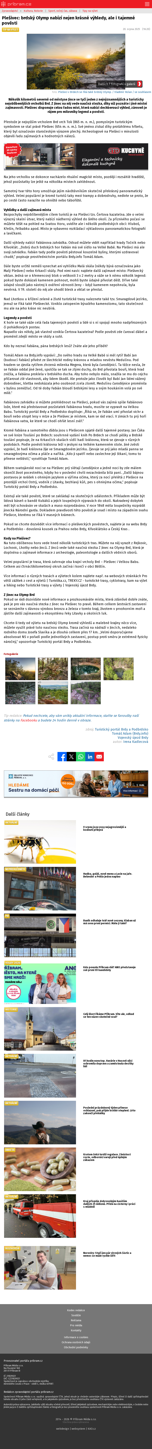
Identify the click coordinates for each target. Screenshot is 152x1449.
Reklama (76, 1320)
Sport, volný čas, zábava (62, 10)
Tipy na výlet (90, 10)
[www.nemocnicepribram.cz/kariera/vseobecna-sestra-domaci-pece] (76, 784)
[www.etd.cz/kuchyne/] (76, 157)
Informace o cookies (76, 1337)
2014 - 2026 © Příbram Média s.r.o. (76, 1420)
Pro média (76, 1325)
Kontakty (76, 1330)
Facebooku (28, 720)
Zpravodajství (10, 10)
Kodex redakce (76, 1310)
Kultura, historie (33, 10)
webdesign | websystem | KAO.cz (76, 1428)
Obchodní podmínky (76, 1347)
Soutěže (76, 1315)
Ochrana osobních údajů (76, 1342)
